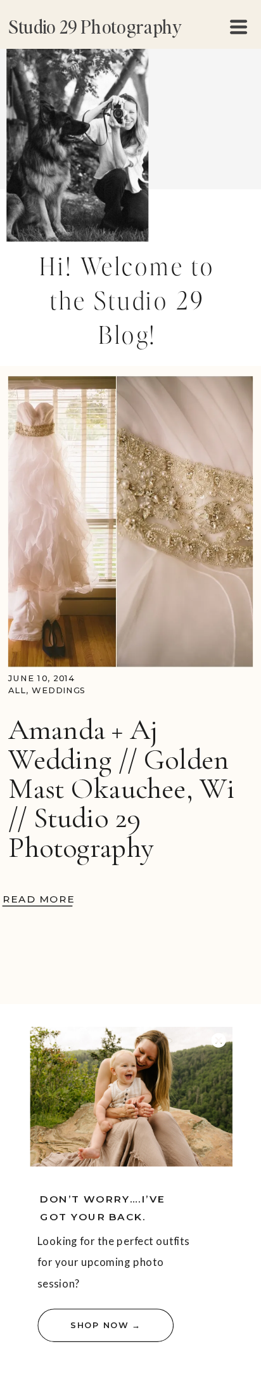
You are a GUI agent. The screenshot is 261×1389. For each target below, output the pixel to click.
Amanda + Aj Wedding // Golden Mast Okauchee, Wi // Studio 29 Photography (121, 788)
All (17, 690)
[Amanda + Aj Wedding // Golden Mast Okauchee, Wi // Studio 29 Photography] (130, 521)
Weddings (59, 690)
